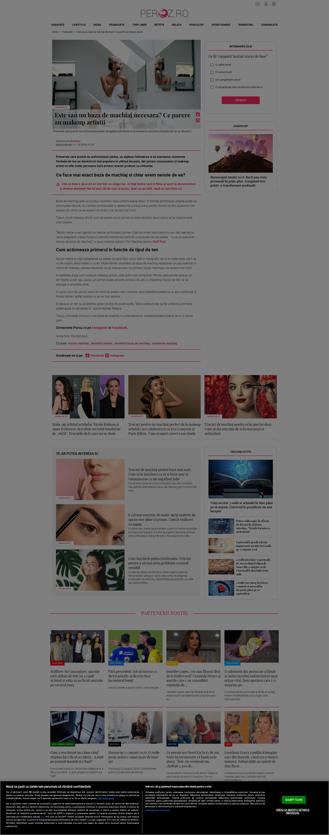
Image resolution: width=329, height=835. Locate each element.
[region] (164, 808)
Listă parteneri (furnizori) (157, 810)
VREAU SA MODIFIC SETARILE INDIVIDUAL (292, 811)
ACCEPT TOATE (294, 800)
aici (42, 816)
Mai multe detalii (106, 798)
